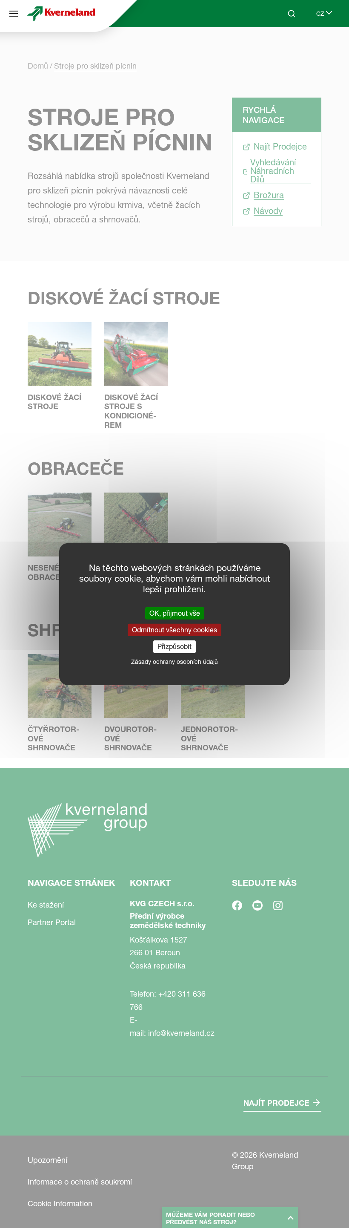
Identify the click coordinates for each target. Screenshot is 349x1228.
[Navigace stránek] (13, 13)
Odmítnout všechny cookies (174, 630)
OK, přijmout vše (174, 613)
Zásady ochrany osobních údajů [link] (174, 661)
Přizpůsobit (174, 646)
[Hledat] (285, 46)
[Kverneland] (61, 13)
